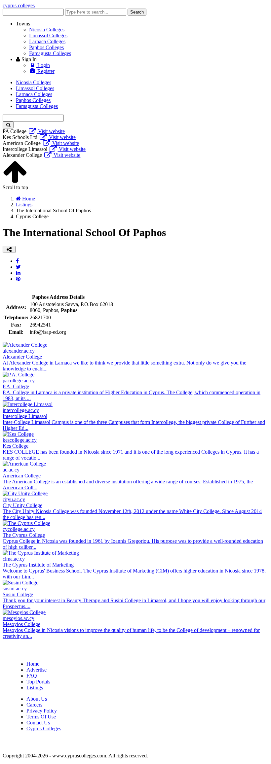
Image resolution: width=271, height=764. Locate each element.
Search (137, 12)
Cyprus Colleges (43, 728)
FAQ (31, 675)
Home (32, 664)
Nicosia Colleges (46, 29)
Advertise (36, 670)
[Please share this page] (9, 249)
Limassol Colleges (48, 35)
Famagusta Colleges (50, 53)
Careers (34, 705)
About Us (36, 699)
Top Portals (38, 681)
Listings (34, 687)
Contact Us (38, 722)
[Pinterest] (18, 279)
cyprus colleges (19, 5)
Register (45, 71)
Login (43, 65)
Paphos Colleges (46, 47)
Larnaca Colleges (47, 41)
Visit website (51, 131)
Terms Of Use (41, 716)
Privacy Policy (41, 710)
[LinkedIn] (18, 273)
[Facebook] (17, 261)
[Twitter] (18, 267)
